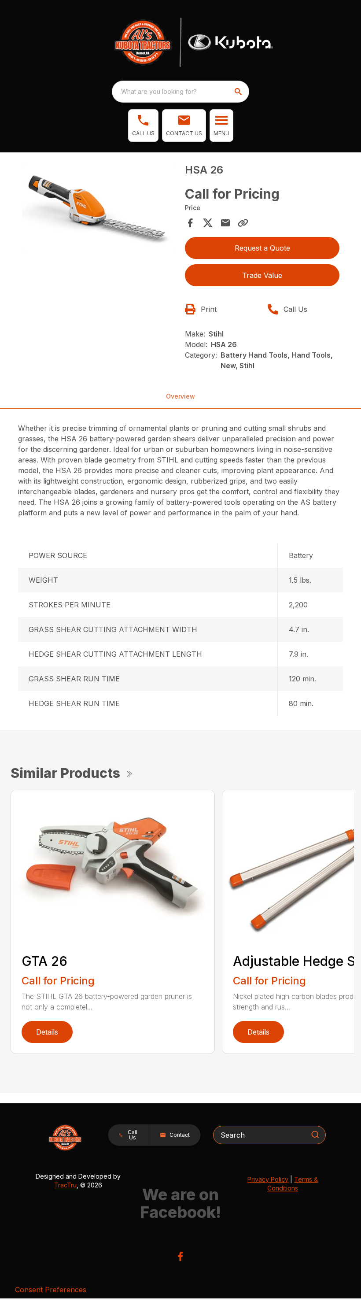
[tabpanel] (99, 208)
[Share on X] (208, 223)
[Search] (315, 1134)
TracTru (65, 1185)
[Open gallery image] (99, 207)
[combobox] (180, 91)
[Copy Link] (243, 223)
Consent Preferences (50, 1289)
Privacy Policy (267, 1179)
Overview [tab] (180, 396)
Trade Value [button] (262, 275)
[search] (239, 91)
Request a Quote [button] (262, 248)
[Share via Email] (225, 223)
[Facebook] (180, 1256)
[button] (143, 125)
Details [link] (47, 1032)
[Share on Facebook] (190, 223)
